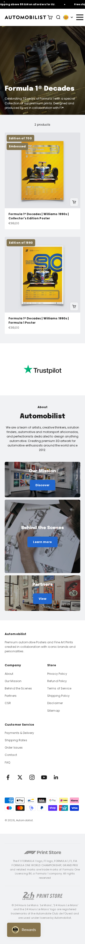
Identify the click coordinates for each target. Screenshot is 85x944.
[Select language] (68, 17)
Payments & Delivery (19, 733)
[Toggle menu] (79, 17)
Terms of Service (59, 688)
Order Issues (14, 747)
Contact (11, 755)
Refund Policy (57, 681)
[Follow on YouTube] (44, 777)
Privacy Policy (57, 674)
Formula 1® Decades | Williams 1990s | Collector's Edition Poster (38, 216)
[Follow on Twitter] (20, 777)
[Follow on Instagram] (32, 777)
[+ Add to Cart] (74, 202)
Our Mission (13, 681)
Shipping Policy (58, 696)
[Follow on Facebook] (8, 777)
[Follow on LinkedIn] (56, 777)
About (9, 674)
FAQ (7, 762)
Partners (11, 696)
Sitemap (53, 711)
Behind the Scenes (18, 688)
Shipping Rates (16, 740)
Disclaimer (55, 703)
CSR (8, 703)
